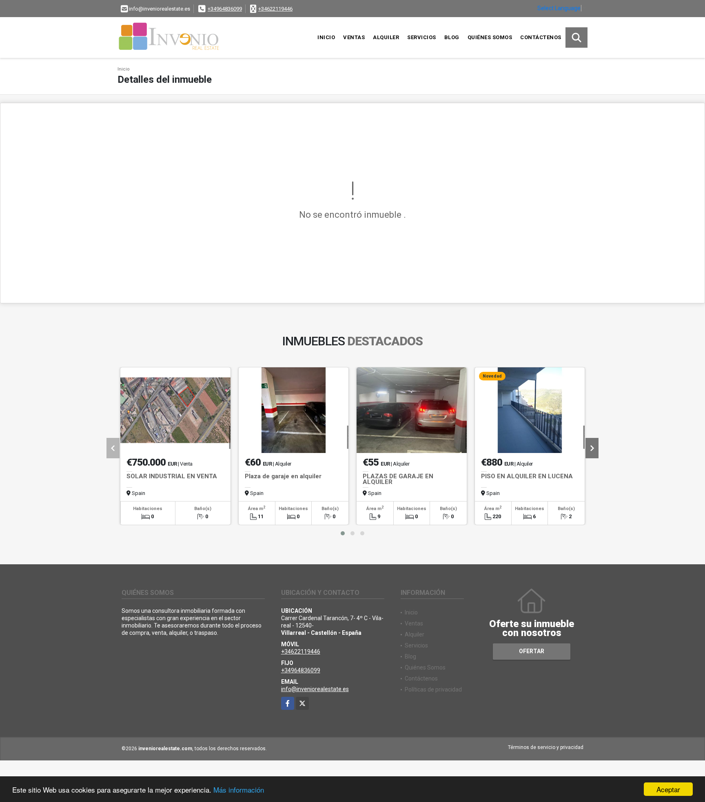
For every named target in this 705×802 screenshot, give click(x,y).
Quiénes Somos (490, 37)
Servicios (421, 37)
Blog (451, 37)
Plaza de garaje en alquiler (283, 476)
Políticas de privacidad (433, 689)
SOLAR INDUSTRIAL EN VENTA (171, 476)
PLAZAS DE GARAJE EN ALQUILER (398, 479)
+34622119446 (275, 9)
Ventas (354, 37)
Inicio (326, 37)
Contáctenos (540, 37)
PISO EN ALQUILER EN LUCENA (527, 476)
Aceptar (668, 789)
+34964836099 (225, 9)
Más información (238, 789)
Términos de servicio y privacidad (545, 747)
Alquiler (386, 37)
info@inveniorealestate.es (315, 689)
